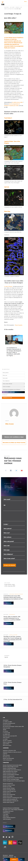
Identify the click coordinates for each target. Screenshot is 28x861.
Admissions (11, 855)
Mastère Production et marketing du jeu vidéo (12, 797)
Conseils (17, 7)
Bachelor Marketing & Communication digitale (12, 764)
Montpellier (20, 809)
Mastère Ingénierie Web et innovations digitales (13, 777)
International (5, 720)
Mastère (15, 634)
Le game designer (8, 286)
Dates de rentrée (6, 727)
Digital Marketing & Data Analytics (10, 771)
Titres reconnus (6, 737)
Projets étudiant (18, 593)
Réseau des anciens (7, 745)
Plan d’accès (5, 855)
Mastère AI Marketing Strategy (9, 768)
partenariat (12, 614)
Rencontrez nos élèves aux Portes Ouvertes (14, 442)
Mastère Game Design (7, 795)
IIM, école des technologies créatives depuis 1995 (13, 726)
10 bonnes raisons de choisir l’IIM (10, 735)
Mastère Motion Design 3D (8, 802)
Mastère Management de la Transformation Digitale (14, 780)
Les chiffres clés (6, 734)
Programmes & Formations (8, 856)
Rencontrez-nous (6, 756)
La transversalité (6, 732)
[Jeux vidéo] (14, 508)
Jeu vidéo (12, 7)
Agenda (4, 729)
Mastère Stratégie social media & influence (12, 769)
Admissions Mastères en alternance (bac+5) (12, 751)
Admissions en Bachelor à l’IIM (9, 750)
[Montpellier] (14, 516)
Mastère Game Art (7, 792)
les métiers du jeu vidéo (17, 102)
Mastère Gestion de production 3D (10, 799)
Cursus (11, 634)
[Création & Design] (14, 507)
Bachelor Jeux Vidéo (7, 786)
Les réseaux (5, 731)
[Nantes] (14, 517)
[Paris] (14, 514)
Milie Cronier (9, 424)
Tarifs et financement (7, 759)
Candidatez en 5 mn (7, 397)
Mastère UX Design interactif (9, 789)
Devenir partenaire (7, 724)
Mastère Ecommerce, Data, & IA (9, 772)
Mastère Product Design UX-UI (9, 791)
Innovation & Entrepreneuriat (9, 723)
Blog (15, 856)
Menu (25, 1)
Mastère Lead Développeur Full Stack (11, 774)
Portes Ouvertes (6, 755)
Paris (12, 809)
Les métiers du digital (7, 721)
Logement (5, 753)
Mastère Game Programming (9, 794)
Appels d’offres (6, 743)
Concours (12, 593)
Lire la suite (9, 603)
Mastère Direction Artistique (9, 788)
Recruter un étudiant (7, 740)
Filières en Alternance (7, 742)
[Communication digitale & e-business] (14, 510)
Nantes (15, 809)
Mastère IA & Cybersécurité (8, 776)
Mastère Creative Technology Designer (11, 779)
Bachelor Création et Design (9, 784)
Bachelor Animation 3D (8, 783)
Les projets (5, 738)
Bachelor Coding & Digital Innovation (10, 766)
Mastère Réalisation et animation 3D (10, 800)
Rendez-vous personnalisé (8, 758)
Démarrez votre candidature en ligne (14, 437)
